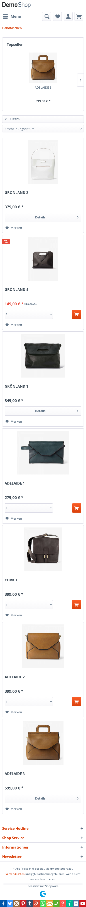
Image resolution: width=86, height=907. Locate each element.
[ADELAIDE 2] (43, 646)
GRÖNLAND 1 (16, 386)
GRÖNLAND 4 (16, 289)
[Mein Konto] (68, 16)
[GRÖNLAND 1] (43, 356)
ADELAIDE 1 (15, 483)
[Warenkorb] (79, 16)
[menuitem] (11, 16)
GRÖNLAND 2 (16, 192)
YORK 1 (11, 580)
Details (40, 217)
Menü (16, 16)
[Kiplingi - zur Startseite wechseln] (16, 6)
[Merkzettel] (57, 16)
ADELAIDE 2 (15, 677)
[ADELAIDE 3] (43, 68)
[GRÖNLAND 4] (43, 259)
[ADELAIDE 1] (43, 453)
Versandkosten (15, 874)
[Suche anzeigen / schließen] (46, 16)
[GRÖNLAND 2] (43, 162)
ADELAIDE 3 (43, 87)
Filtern (14, 119)
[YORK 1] (43, 549)
